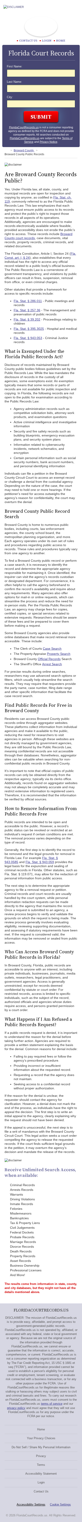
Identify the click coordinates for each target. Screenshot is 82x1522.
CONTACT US (28, 40)
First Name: (14, 66)
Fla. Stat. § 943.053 (28, 338)
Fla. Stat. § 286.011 (28, 301)
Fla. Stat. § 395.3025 (29, 328)
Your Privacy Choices (41, 1438)
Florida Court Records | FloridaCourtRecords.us (41, 26)
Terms (41, 1465)
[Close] (75, 7)
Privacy (41, 1456)
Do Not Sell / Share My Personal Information (41, 1447)
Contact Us (41, 1491)
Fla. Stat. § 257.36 (27, 310)
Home (60, 40)
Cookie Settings (60, 1504)
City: (10, 97)
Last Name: (14, 81)
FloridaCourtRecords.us (24, 127)
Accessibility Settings (31, 1504)
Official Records (49, 659)
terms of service (51, 1403)
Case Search (52, 648)
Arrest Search (52, 664)
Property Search (58, 654)
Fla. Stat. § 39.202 (27, 319)
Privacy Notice (48, 141)
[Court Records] (6, 150)
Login (46, 40)
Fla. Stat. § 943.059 (40, 862)
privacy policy (16, 1408)
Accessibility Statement (41, 1473)
